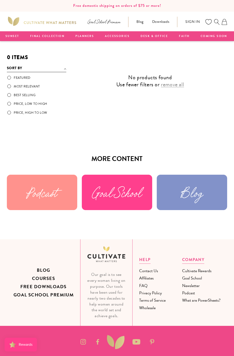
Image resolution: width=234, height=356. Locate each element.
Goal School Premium (43, 295)
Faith (184, 36)
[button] (217, 22)
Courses (43, 278)
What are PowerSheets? (201, 300)
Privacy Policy (150, 293)
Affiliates (146, 278)
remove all (172, 84)
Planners (84, 36)
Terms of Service (152, 300)
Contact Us (148, 271)
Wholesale (147, 308)
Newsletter (191, 286)
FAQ (143, 286)
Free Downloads (43, 286)
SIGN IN (192, 21)
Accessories (117, 36)
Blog (139, 21)
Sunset (12, 36)
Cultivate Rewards (196, 271)
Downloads (160, 21)
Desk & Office (154, 36)
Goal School (117, 192)
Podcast (42, 192)
